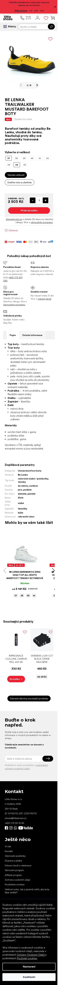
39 (27, 613)
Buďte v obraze (6, 844)
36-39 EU (40, 693)
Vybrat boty (19, 10)
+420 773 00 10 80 (14, 839)
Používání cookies (27, 958)
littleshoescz (11, 844)
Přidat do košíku (27, 214)
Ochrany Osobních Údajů (31, 954)
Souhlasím (28, 977)
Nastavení (28, 966)
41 (33, 613)
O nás (8, 862)
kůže (20, 526)
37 (14, 613)
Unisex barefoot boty (29, 484)
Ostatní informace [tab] (32, 345)
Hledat (48, 27)
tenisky (34, 495)
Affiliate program (13, 891)
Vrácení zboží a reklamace (18, 881)
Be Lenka (23, 488)
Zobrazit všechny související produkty (28, 714)
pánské (31, 507)
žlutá (20, 511)
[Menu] (6, 26)
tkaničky (22, 522)
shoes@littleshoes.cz (15, 834)
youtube (25, 844)
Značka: (23, 116)
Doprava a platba (13, 876)
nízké (21, 517)
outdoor (33, 499)
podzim (27, 503)
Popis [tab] (13, 345)
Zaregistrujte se (21, 223)
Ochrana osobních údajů (17, 896)
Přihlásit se (45, 775)
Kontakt (9, 867)
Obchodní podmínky (15, 872)
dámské (22, 507)
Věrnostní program (14, 886)
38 (20, 613)
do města (23, 499)
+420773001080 (16, 844)
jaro (20, 503)
